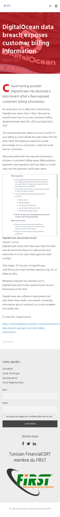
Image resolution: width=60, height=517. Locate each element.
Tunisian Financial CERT (39, 509)
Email (4, 403)
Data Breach (8, 342)
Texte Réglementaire (13, 383)
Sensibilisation (9, 378)
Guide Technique (11, 373)
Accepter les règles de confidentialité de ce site (29, 416)
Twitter (15, 242)
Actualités (7, 369)
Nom (4, 390)
